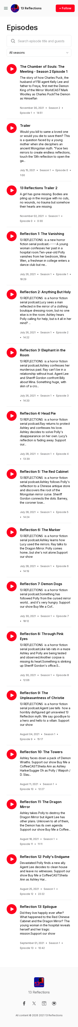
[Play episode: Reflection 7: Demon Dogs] (12, 586)
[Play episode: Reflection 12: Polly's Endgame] (12, 859)
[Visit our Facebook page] (24, 1003)
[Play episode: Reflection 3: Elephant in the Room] (12, 353)
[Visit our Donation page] (54, 1003)
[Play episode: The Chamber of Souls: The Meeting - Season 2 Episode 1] (12, 69)
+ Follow (65, 8)
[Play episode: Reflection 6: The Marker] (12, 532)
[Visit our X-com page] (34, 1003)
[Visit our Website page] (44, 1003)
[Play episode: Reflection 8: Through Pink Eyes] (12, 636)
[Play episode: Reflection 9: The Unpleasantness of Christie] (12, 695)
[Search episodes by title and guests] (13, 41)
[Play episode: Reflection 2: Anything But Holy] (12, 294)
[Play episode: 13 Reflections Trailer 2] (12, 190)
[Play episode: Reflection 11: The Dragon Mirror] (12, 804)
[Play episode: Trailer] (12, 128)
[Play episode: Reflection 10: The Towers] (12, 754)
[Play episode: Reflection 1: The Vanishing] (12, 236)
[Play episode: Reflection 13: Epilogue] (12, 909)
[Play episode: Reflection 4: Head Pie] (12, 416)
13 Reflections (31, 8)
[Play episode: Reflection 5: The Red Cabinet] (12, 474)
